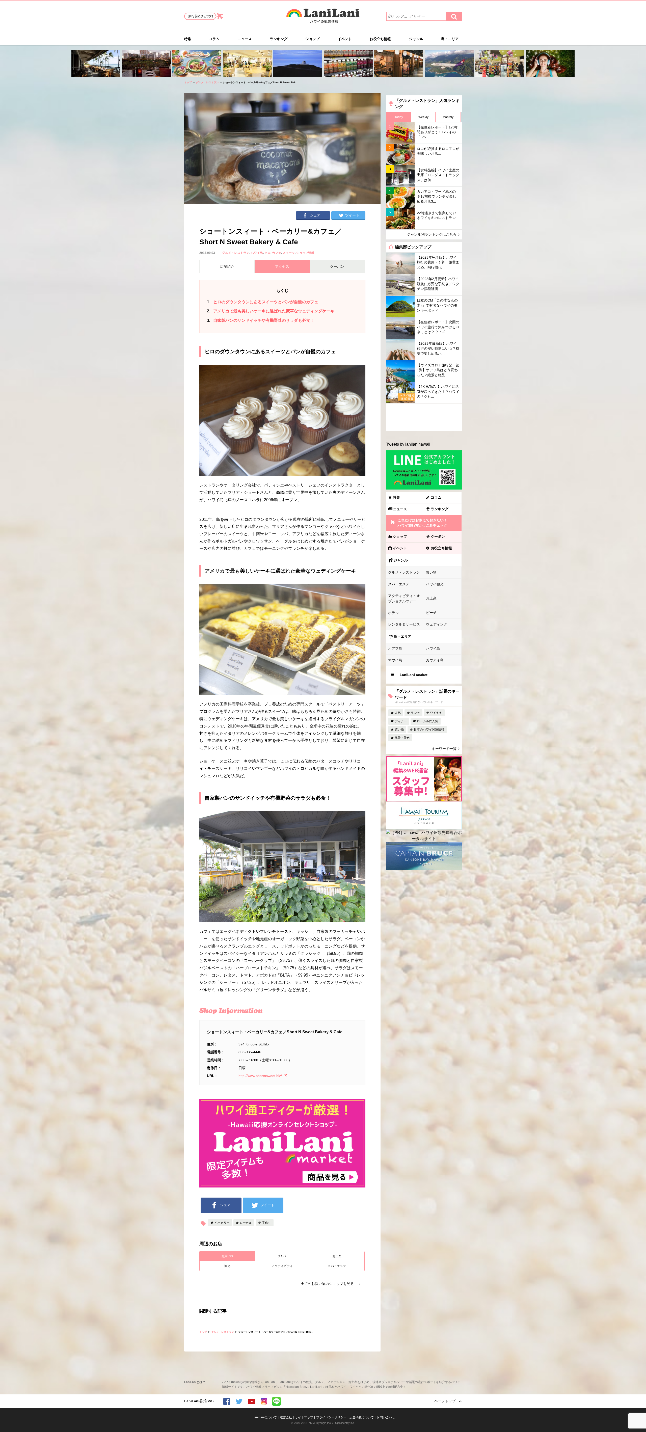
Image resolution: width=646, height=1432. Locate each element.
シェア (315, 215)
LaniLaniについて (265, 1417)
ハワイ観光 (435, 584)
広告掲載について (361, 1417)
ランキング (278, 39)
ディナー (401, 721)
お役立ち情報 (380, 39)
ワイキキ (436, 713)
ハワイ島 (257, 253)
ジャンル (416, 39)
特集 (187, 39)
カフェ (276, 253)
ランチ (415, 713)
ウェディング (436, 624)
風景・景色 (402, 738)
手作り (266, 1223)
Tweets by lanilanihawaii (408, 444)
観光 (227, 1266)
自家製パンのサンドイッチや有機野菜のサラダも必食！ (260, 320)
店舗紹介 (227, 266)
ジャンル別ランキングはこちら (431, 234)
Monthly (448, 117)
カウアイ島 (435, 660)
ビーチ (431, 613)
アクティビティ (282, 1266)
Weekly (423, 117)
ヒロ (267, 253)
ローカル (246, 1223)
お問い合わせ (386, 1417)
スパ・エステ (337, 1266)
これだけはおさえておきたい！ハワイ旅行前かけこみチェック (422, 522)
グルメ (282, 1256)
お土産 (336, 1256)
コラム (214, 39)
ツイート (352, 215)
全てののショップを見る (327, 1284)
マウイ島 (395, 660)
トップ (188, 82)
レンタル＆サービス (404, 624)
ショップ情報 (305, 253)
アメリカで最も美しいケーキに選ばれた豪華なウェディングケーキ (270, 311)
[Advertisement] (424, 417)
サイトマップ (304, 1417)
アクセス (282, 266)
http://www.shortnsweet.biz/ (260, 1076)
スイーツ (289, 253)
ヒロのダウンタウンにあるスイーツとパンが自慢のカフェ (262, 302)
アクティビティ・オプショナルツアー (404, 598)
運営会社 (286, 1417)
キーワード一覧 (444, 749)
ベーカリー (222, 1223)
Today (399, 117)
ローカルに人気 (427, 721)
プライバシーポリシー (331, 1417)
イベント (345, 39)
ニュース (244, 39)
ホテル (393, 613)
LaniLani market (413, 675)
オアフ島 (395, 648)
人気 (398, 713)
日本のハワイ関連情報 (429, 729)
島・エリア (450, 39)
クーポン (438, 536)
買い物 (431, 572)
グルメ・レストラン (207, 82)
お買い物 (227, 1256)
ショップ (312, 39)
